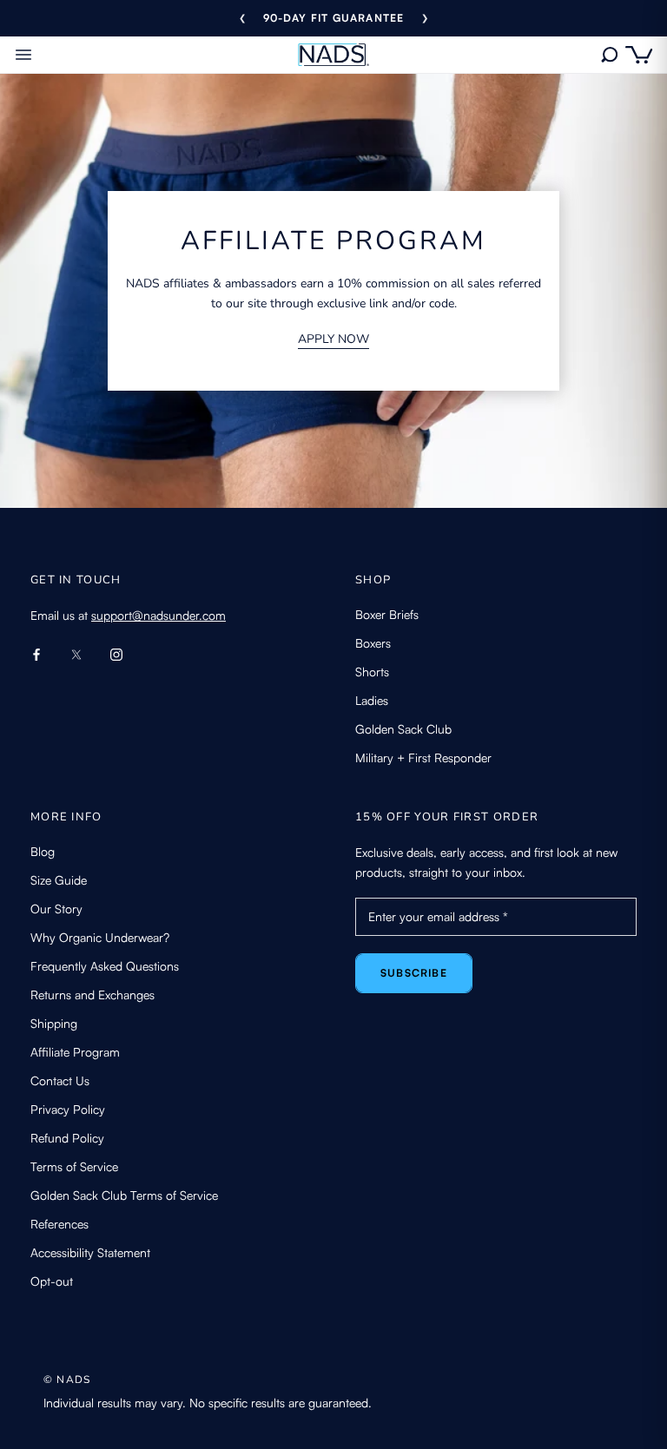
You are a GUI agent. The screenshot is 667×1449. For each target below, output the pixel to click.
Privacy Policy (67, 1109)
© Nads (66, 1379)
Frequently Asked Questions (104, 965)
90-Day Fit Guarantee (334, 17)
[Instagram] (116, 652)
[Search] (609, 55)
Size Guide (58, 880)
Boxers (373, 643)
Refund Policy (67, 1137)
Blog (42, 851)
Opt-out (51, 1281)
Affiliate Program (75, 1051)
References (59, 1223)
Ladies (371, 700)
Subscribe (413, 972)
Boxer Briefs (387, 614)
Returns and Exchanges (92, 994)
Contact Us (59, 1080)
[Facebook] (36, 652)
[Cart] (639, 55)
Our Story (56, 908)
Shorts (372, 671)
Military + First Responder (423, 757)
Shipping (53, 1023)
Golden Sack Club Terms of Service (124, 1195)
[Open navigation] (23, 54)
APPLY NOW (333, 339)
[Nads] (334, 54)
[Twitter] (76, 652)
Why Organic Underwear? (99, 937)
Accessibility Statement (90, 1252)
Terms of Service (74, 1166)
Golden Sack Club (403, 728)
